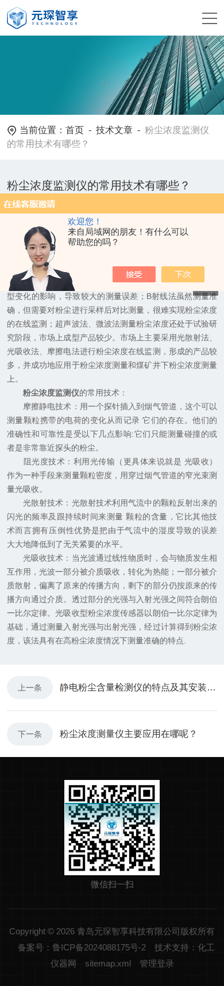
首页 (74, 130)
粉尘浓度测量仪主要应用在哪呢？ (129, 734)
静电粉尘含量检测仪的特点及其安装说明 (138, 687)
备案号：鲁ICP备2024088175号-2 (82, 947)
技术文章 (114, 130)
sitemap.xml (108, 963)
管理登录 (157, 963)
